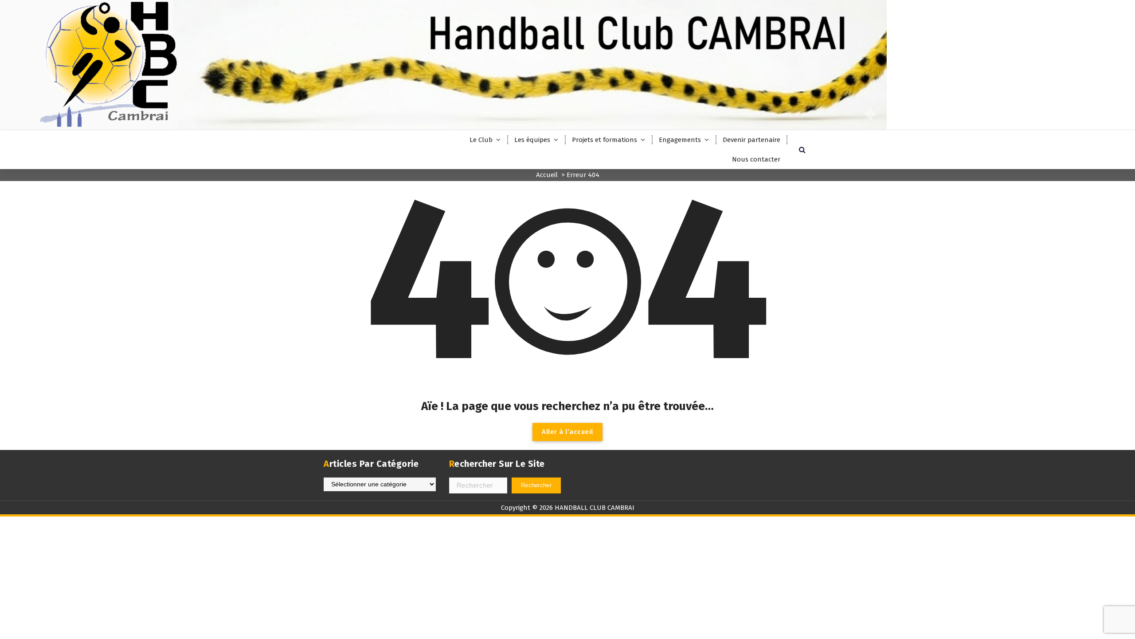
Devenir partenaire (751, 140)
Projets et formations (604, 140)
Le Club (481, 140)
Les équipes (532, 140)
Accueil (547, 175)
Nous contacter (756, 159)
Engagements (680, 140)
